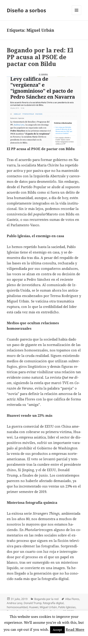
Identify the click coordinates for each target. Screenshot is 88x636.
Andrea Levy (14, 603)
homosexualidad (17, 607)
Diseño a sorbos (26, 10)
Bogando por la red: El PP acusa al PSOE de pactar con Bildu (40, 57)
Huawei (33, 607)
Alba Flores (72, 599)
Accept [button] (57, 630)
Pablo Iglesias (67, 607)
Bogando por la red (46, 599)
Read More (75, 629)
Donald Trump (33, 603)
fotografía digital (53, 603)
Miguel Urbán (48, 607)
